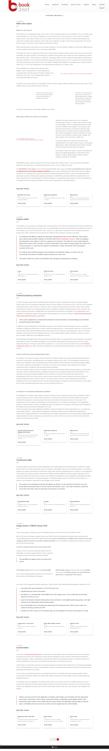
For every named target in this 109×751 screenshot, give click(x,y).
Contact (102, 4)
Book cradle (73, 716)
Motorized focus (48, 271)
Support (86, 4)
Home (47, 4)
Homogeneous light (23, 501)
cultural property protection (33, 654)
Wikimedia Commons (24, 138)
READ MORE (22, 203)
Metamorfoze (74, 195)
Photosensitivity (75, 501)
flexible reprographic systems (65, 239)
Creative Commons (25, 139)
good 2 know (75, 4)
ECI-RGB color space (24, 195)
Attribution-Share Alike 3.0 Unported (36, 139)
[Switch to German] (54, 747)
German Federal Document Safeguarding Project (25, 431)
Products (65, 4)
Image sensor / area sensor (26, 623)
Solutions (55, 4)
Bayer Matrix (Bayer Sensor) (52, 623)
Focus (19, 271)
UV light (46, 501)
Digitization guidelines (50, 195)
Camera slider (22, 219)
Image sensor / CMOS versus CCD (31, 526)
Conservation (22, 648)
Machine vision (74, 623)
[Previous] (51, 739)
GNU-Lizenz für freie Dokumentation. (85, 73)
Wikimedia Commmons (68, 73)
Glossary (20, 21)
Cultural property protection (29, 295)
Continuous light (24, 460)
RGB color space (24, 24)
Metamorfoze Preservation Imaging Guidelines (34, 171)
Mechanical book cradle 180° (26, 716)
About (94, 4)
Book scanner (74, 271)
